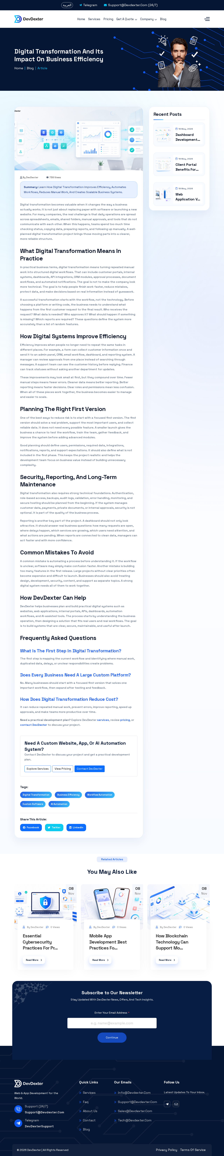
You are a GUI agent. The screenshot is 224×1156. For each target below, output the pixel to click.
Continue (112, 1037)
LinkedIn (78, 827)
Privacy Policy (166, 1150)
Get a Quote (125, 19)
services (103, 720)
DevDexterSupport (39, 1126)
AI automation (59, 804)
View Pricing (63, 769)
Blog (163, 19)
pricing (125, 720)
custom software (33, 804)
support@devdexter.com (44, 1112)
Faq (86, 1102)
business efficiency (68, 794)
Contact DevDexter (89, 769)
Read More (32, 960)
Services (94, 19)
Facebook (33, 827)
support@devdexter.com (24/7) (133, 5)
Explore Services (38, 769)
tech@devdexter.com (135, 1120)
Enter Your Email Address (112, 1013)
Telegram (90, 5)
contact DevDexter (33, 725)
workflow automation (99, 794)
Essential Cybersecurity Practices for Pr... (40, 942)
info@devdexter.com (134, 1093)
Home (81, 19)
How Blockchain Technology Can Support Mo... (172, 942)
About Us (90, 1111)
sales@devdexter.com (135, 1111)
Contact (89, 1120)
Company (146, 19)
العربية (67, 5)
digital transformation (36, 794)
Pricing (108, 19)
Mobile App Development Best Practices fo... (108, 942)
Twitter (56, 827)
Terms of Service (193, 1150)
